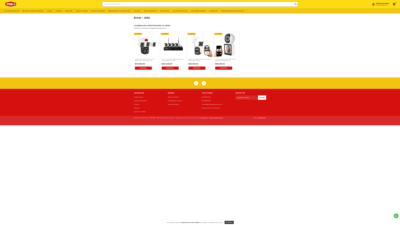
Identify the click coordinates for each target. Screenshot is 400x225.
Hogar (49, 11)
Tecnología (164, 11)
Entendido (229, 222)
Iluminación (213, 11)
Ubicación (137, 108)
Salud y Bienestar (150, 11)
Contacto (136, 104)
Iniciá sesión (384, 3)
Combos (59, 11)
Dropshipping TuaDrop (175, 100)
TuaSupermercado (173, 104)
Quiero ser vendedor (140, 111)
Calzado (137, 11)
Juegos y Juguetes (98, 11)
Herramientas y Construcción (119, 11)
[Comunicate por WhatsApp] (396, 216)
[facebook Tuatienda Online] (204, 83)
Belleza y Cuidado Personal (33, 11)
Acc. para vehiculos (180, 11)
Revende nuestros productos (232, 11)
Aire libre (68, 11)
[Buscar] (295, 4)
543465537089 (206, 97)
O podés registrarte (381, 5)
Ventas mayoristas (173, 97)
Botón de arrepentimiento (216, 117)
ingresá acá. (204, 117)
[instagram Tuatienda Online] (196, 83)
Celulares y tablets (198, 11)
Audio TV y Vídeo (82, 11)
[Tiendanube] (259, 118)
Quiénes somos (138, 97)
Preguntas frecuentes (140, 100)
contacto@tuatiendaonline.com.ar (212, 104)
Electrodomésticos (11, 11)
